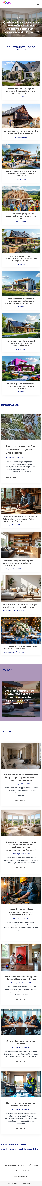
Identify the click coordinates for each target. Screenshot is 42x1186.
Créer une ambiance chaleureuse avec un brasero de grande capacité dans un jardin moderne (19, 697)
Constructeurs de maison (14, 1165)
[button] (38, 4)
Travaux (22, 18)
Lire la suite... (11, 477)
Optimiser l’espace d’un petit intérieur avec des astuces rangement (18, 563)
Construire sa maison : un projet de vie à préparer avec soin (21, 132)
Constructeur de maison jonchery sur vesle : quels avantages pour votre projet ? (21, 301)
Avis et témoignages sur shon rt (21, 1042)
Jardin (10, 687)
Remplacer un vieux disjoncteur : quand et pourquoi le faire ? (21, 912)
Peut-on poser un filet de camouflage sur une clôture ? (21, 449)
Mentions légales (13, 1183)
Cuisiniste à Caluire (28, 1149)
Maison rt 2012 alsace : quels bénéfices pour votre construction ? (21, 343)
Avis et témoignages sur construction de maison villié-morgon (21, 216)
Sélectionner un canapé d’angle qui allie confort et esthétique (20, 605)
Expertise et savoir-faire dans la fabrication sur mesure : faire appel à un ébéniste (20, 519)
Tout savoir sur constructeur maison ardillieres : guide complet (21, 173)
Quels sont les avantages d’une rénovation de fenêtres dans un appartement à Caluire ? (21, 27)
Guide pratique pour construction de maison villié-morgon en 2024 (21, 258)
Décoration (33, 1165)
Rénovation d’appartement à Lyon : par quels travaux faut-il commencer (21, 777)
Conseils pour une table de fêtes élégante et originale (20, 647)
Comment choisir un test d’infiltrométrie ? (21, 1104)
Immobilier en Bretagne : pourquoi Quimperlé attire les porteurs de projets (21, 91)
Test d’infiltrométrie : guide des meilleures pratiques (21, 978)
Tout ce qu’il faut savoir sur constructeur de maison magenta (21, 385)
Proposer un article (28, 1183)
